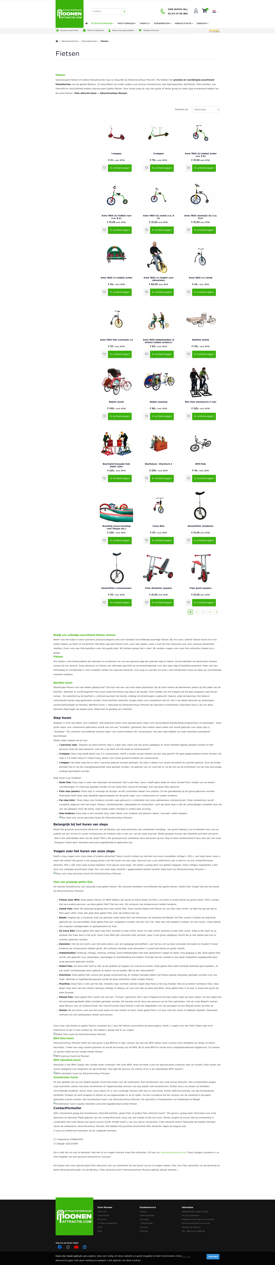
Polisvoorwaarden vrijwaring (196, 1223)
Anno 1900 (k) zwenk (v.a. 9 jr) (158, 216)
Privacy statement (190, 1215)
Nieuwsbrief (103, 1215)
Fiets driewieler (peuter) (158, 588)
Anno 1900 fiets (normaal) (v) (116, 340)
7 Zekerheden (146, 1223)
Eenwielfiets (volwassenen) (116, 588)
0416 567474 (175, 9)
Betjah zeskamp (158, 402)
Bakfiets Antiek (200, 340)
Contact (143, 1212)
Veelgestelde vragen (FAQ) (195, 1212)
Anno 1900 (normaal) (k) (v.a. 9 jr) (200, 216)
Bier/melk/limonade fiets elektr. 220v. (116, 465)
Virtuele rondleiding (107, 1223)
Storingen (144, 1219)
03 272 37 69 (175, 13)
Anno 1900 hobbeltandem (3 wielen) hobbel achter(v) (158, 341)
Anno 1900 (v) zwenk (200, 277)
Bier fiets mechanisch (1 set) (200, 402)
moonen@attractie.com (173, 1152)
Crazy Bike (158, 526)
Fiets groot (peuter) (201, 588)
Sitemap (144, 1231)
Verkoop (144, 1227)
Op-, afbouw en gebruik (193, 1231)
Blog (100, 1231)
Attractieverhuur (69, 41)
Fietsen (104, 41)
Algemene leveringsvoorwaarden (198, 1219)
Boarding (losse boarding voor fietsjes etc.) (116, 527)
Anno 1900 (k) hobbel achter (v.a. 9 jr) (201, 154)
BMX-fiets (200, 464)
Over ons (102, 1212)
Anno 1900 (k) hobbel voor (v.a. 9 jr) (116, 216)
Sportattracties (89, 41)
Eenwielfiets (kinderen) (200, 526)
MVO (100, 1227)
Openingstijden (147, 1215)
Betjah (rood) (116, 402)
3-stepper (158, 153)
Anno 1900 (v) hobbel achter (116, 277)
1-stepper (116, 153)
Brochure (102, 1219)
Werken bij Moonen (191, 1227)
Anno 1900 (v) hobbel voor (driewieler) (158, 278)
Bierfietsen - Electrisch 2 (158, 464)
